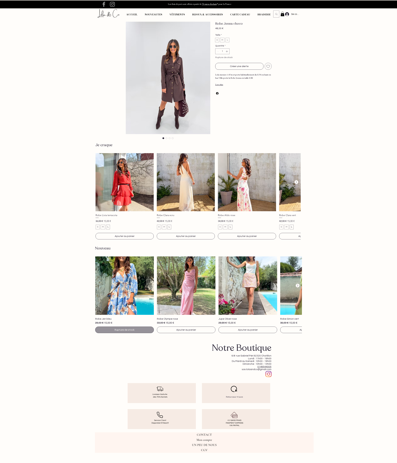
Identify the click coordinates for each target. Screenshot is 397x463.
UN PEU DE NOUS (204, 445)
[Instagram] (268, 374)
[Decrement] (218, 51)
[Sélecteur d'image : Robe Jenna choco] (163, 138)
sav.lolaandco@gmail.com (256, 369)
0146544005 (264, 366)
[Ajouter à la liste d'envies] (268, 66)
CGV (204, 450)
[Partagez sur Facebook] (217, 93)
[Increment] (227, 51)
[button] (177, 14)
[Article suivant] (296, 182)
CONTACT (204, 435)
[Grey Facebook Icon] (103, 4)
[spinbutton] (222, 51)
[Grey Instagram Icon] (112, 4)
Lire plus (219, 85)
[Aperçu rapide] (125, 182)
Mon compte (204, 440)
